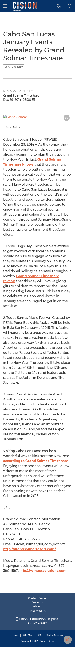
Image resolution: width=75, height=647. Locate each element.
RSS (39, 635)
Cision (43, 641)
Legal (15, 635)
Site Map (27, 635)
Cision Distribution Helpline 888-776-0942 (38, 621)
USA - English (12, 66)
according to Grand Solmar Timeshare (35, 461)
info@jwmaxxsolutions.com (43, 571)
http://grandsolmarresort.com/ (29, 549)
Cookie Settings (54, 635)
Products (37, 602)
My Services (35, 610)
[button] (59, 6)
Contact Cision (37, 598)
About (37, 606)
